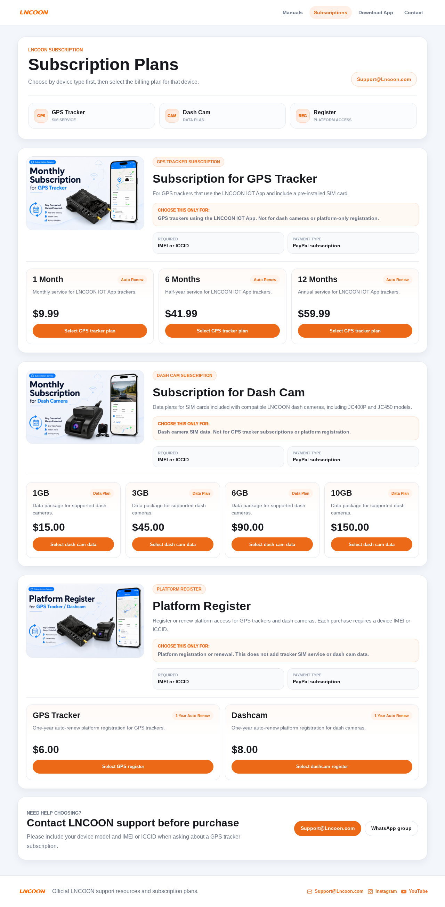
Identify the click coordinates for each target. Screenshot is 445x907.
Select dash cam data (73, 544)
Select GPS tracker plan (89, 330)
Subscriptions (330, 12)
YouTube (418, 891)
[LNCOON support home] (33, 12)
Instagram (386, 891)
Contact (413, 12)
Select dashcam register (322, 766)
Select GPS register (123, 766)
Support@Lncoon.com (384, 79)
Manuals (293, 12)
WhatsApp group (391, 828)
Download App (375, 12)
